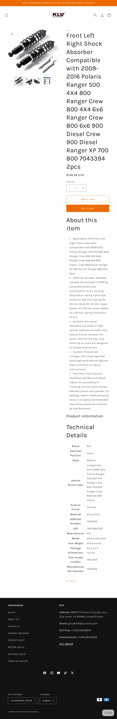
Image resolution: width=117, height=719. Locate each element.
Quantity (70, 182)
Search (11, 612)
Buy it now (87, 208)
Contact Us (14, 626)
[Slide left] (11, 81)
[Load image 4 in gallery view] (47, 81)
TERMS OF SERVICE (18, 661)
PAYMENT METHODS (18, 633)
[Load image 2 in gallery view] (28, 81)
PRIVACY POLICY (16, 640)
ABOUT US (13, 619)
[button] (6, 15)
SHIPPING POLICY (17, 654)
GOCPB (18, 712)
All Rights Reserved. (30, 712)
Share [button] (73, 581)
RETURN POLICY (16, 647)
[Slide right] (55, 81)
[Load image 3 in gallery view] (38, 81)
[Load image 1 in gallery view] (19, 81)
